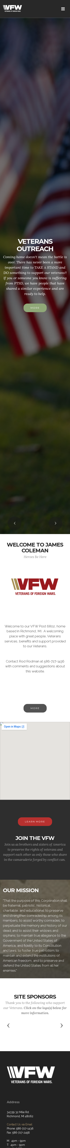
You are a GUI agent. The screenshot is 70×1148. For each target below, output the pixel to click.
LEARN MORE (35, 821)
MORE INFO (35, 306)
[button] (14, 523)
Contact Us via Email (19, 1124)
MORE (35, 708)
